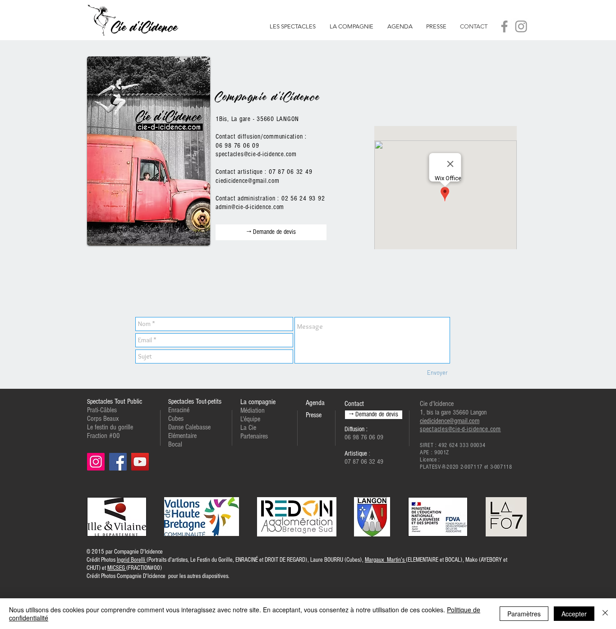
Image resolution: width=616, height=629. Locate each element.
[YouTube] (140, 462)
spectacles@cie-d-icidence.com (256, 154)
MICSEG (116, 568)
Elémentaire (182, 436)
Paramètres (524, 613)
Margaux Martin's (385, 560)
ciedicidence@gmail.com (248, 181)
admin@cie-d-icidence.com (250, 207)
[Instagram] (521, 26)
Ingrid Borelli (132, 560)
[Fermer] (605, 614)
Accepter (574, 613)
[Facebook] (504, 26)
